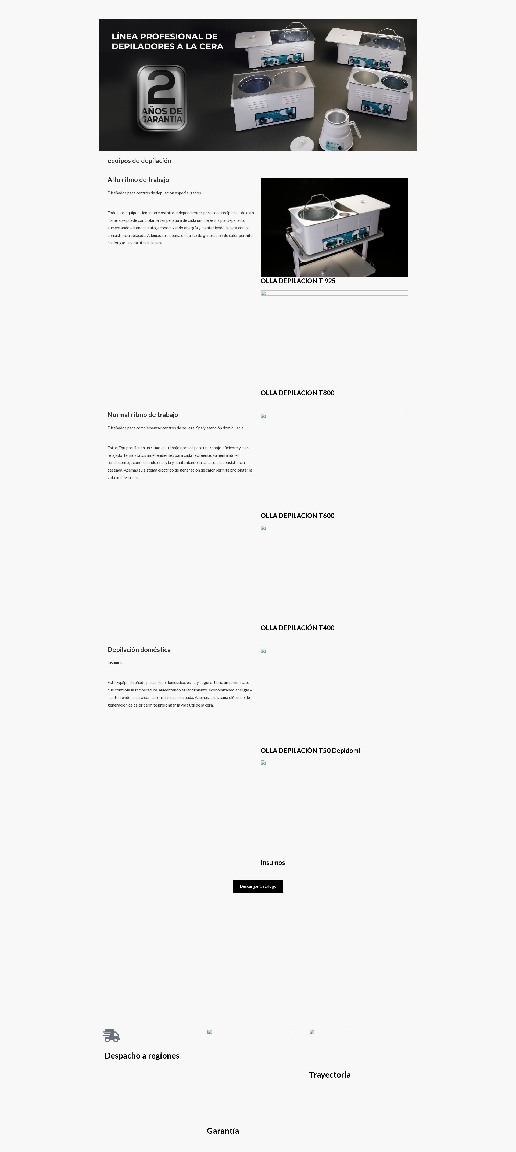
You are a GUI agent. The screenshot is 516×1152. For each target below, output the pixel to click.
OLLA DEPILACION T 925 (298, 281)
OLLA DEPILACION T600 (297, 515)
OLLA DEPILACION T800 (297, 393)
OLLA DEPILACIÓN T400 (297, 628)
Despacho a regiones (142, 1055)
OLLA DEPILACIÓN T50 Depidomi (310, 750)
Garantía (223, 1130)
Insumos (273, 862)
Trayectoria (330, 1074)
